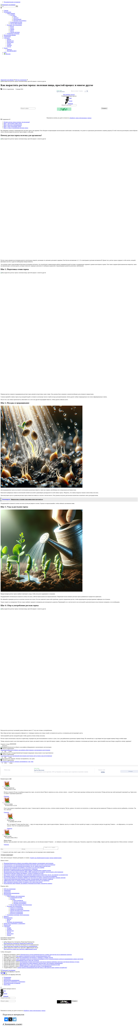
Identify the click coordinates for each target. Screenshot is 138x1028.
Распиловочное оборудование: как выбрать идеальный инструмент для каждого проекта (28, 883)
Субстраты (7, 38)
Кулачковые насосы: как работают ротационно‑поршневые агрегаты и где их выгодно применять (30, 876)
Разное (6, 48)
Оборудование (11, 13)
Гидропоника (7, 12)
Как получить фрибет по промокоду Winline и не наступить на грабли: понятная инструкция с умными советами (34, 877)
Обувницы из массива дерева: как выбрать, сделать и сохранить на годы (23, 873)
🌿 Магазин (7, 54)
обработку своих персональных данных (80, 118)
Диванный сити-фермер (7, 80)
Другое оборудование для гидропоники (21, 904)
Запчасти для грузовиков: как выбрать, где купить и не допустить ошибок (24, 867)
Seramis (9, 43)
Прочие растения (15, 32)
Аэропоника (7, 36)
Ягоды (12, 26)
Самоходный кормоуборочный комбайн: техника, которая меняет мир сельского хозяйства (28, 879)
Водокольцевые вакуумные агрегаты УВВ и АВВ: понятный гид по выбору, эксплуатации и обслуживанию (33, 872)
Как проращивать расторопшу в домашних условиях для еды (36, 957)
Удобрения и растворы (13, 33)
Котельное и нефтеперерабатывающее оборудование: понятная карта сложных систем (27, 870)
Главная (6, 10)
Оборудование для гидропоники (16, 896)
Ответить (6, 796)
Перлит (9, 39)
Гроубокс (12, 15)
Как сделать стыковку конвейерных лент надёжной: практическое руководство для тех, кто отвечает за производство (36, 874)
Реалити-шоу (7, 925)
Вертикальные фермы (10, 35)
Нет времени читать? (69, 94)
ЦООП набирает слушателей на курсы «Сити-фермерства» (35, 966)
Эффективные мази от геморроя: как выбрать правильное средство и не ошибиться (26, 880)
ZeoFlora (9, 45)
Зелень (12, 28)
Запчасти (15, 17)
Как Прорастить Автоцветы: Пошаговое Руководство (18, 943)
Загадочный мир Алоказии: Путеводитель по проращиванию (20, 946)
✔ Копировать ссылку (12, 1024)
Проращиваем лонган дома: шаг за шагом (27, 960)
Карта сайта (7, 984)
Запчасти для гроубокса (19, 902)
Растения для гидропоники (14, 25)
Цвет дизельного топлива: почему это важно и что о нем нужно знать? (23, 882)
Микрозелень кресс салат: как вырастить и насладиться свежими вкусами (40, 964)
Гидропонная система (16, 22)
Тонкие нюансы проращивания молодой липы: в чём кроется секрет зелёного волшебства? (42, 967)
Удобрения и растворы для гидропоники (18, 915)
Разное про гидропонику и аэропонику (14, 923)
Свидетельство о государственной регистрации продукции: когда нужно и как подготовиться (29, 864)
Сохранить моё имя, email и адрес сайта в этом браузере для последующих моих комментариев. (29, 852)
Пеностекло (10, 42)
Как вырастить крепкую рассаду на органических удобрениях (21, 869)
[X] (10, 1019)
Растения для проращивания (15, 922)
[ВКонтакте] (6, 1019)
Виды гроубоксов (18, 900)
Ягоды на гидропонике (16, 913)
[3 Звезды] (13, 744)
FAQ (5, 52)
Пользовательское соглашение (12, 2)
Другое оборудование (16, 23)
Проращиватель (8, 917)
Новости (9, 49)
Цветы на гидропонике (16, 912)
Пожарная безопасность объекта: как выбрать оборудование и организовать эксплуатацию (28, 863)
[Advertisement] (69, 67)
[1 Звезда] (10, 744)
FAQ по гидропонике (21, 80)
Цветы (12, 30)
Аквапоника (7, 890)
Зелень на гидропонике (16, 907)
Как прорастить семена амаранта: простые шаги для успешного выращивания (41, 963)
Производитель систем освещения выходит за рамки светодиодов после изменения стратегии (46, 954)
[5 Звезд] (15, 744)
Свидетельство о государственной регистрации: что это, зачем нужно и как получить (27, 866)
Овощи (12, 29)
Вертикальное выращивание (11, 893)
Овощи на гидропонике (16, 909)
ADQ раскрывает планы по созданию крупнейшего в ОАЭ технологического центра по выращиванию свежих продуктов (49, 959)
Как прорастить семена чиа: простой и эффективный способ (20, 949)
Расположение (17, 19)
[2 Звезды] (11, 744)
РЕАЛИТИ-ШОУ (12, 51)
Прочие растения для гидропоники (19, 910)
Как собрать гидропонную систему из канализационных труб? (33, 956)
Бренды (9, 919)
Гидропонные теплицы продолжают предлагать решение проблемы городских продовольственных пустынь (49, 961)
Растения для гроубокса (19, 20)
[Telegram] (14, 1019)
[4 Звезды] (14, 744)
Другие (9, 46)
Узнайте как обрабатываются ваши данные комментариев (45, 857)
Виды (15, 16)
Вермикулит (10, 41)
